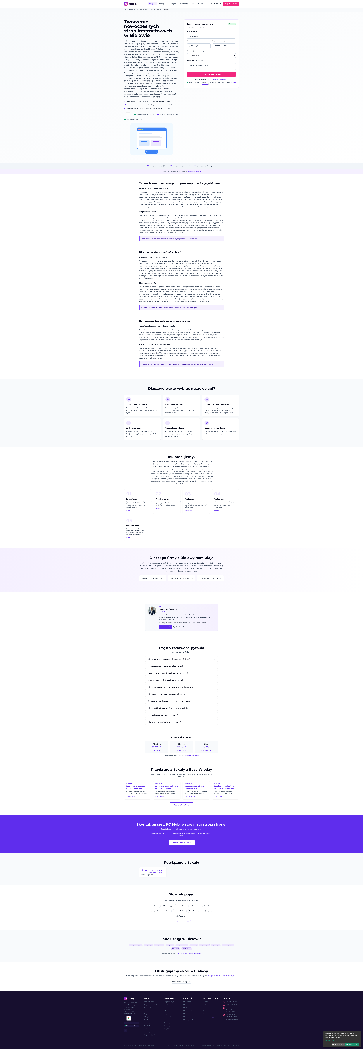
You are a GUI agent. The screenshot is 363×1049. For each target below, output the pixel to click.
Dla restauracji (187, 1014)
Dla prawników (187, 1017)
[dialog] (342, 1039)
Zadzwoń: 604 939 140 (220, 79)
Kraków (205, 1005)
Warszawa (206, 1002)
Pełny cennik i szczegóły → (192, 755)
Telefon (218, 41)
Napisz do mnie (165, 627)
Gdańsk (205, 1011)
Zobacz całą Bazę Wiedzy (181, 805)
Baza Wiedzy (184, 4)
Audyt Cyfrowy (187, 948)
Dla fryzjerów (187, 1005)
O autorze (174, 1045)
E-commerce (167, 1008)
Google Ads (170, 945)
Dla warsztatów (188, 1011)
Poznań (205, 1008)
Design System (179, 911)
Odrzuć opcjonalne (338, 1044)
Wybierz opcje (329, 1040)
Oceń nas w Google (232, 1019)
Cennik (181, 1045)
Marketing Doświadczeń (161, 911)
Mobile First (155, 906)
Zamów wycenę (157, 750)
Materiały (166, 1029)
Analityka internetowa (150, 1029)
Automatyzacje (204, 945)
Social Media (148, 945)
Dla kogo (162, 4)
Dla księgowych (188, 1020)
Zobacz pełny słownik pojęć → (181, 921)
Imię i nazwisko (192, 31)
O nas (167, 1045)
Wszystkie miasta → (209, 1017)
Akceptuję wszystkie (352, 1044)
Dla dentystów (187, 1008)
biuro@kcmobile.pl (231, 1004)
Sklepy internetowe (182, 945)
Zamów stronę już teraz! (182, 843)
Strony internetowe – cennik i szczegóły (188, 953)
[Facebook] (125, 1030)
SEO (165, 1011)
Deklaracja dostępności (223, 1045)
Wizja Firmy (208, 906)
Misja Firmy (195, 906)
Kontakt (200, 4)
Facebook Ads (159, 945)
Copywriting (175, 948)
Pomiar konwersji (149, 1032)
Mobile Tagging (168, 906)
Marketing (167, 1023)
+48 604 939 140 (231, 1001)
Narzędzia (173, 4)
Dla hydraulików (188, 1002)
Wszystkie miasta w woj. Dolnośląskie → (222, 976)
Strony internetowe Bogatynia (181, 982)
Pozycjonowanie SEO (135, 945)
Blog (193, 4)
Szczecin (206, 1014)
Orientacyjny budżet (198, 51)
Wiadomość (195, 60)
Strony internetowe (142, 9)
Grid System (205, 911)
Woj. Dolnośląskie (156, 9)
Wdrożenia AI (215, 945)
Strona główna (128, 9)
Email (189, 41)
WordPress (193, 911)
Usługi (151, 4)
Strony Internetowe (193, 171)
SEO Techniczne (181, 916)
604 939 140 (217, 4)
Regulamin (236, 1045)
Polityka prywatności (207, 1045)
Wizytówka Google (228, 945)
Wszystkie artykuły (169, 1002)
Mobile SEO (183, 906)
